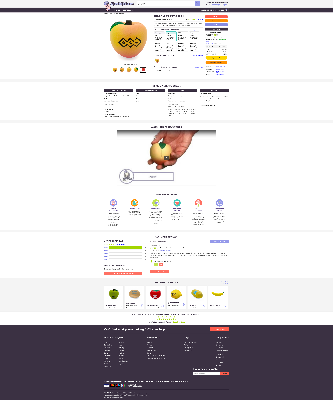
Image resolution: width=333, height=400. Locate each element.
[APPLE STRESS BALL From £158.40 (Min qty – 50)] (113, 294)
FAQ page (217, 68)
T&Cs (186, 344)
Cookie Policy (188, 350)
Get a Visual (216, 24)
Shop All (107, 342)
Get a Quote (216, 16)
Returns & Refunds (190, 342)
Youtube (220, 365)
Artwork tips (199, 67)
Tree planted (210, 43)
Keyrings (121, 363)
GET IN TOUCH (219, 329)
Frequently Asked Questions (156, 358)
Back (169, 71)
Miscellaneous (123, 361)
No (161, 264)
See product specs (197, 30)
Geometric (107, 350)
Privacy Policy (188, 347)
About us (219, 342)
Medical (121, 342)
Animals (121, 350)
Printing (149, 344)
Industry (121, 347)
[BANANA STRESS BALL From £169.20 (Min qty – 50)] (218, 294)
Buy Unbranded (216, 57)
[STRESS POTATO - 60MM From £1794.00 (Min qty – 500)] (134, 294)
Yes (156, 264)
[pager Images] (115, 70)
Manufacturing (151, 350)
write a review (123, 273)
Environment (108, 366)
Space (121, 358)
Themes (117, 9)
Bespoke (107, 347)
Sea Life (121, 352)
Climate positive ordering (162, 19)
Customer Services (208, 9)
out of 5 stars (120, 244)
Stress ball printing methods (219, 72)
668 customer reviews (176, 215)
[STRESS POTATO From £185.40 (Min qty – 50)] (197, 294)
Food (120, 344)
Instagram (221, 362)
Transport (107, 363)
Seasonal (107, 361)
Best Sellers (128, 9)
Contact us (219, 344)
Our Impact (219, 347)
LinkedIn (220, 354)
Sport (106, 352)
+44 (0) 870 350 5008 (220, 4)
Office (106, 358)
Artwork (149, 342)
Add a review (159, 271)
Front (158, 71)
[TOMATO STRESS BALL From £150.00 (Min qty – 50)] (155, 294)
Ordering (150, 347)
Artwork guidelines (219, 69)
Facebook (221, 356)
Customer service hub (220, 66)
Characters (107, 355)
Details (207, 41)
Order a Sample (216, 20)
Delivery (149, 352)
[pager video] (143, 70)
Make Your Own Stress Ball (156, 355)
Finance (121, 355)
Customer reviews (222, 350)
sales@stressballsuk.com (177, 381)
